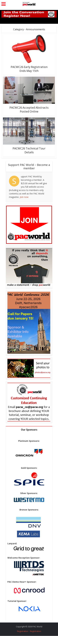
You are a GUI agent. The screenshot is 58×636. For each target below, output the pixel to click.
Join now (24, 197)
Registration (22, 631)
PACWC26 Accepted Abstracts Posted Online (29, 109)
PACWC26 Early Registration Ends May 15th (29, 69)
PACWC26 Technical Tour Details (29, 150)
